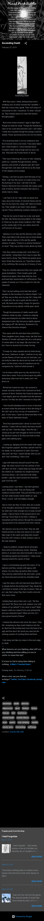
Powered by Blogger (23, 916)
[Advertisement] (22, 805)
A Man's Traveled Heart (20, 664)
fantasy (25, 708)
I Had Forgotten (9, 836)
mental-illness (23, 718)
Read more (37, 857)
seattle (35, 722)
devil (17, 708)
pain (33, 718)
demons (25, 703)
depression (7, 708)
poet (5, 722)
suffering (32, 727)
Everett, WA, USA (17, 732)
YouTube (22, 679)
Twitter (14, 679)
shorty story (8, 727)
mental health (8, 718)
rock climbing (23, 722)
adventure (7, 703)
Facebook (31, 679)
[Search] (40, 4)
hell (13, 713)
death (16, 703)
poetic (12, 722)
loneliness (22, 713)
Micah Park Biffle (22, 4)
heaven (6, 713)
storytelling (20, 727)
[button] (25, 43)
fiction (34, 708)
